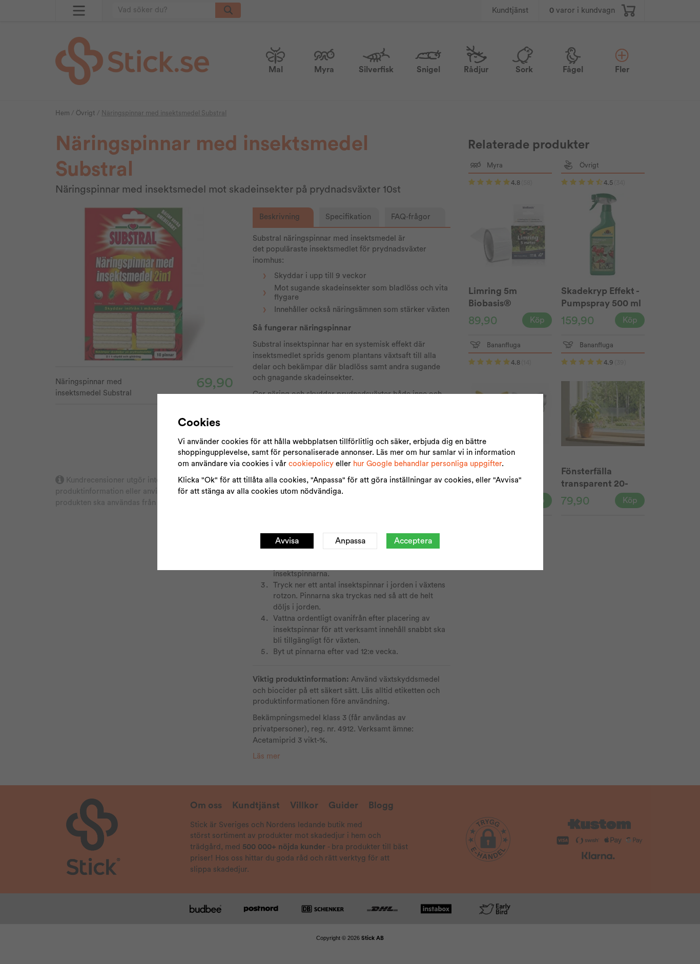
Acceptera (413, 541)
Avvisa (287, 541)
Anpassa (350, 541)
